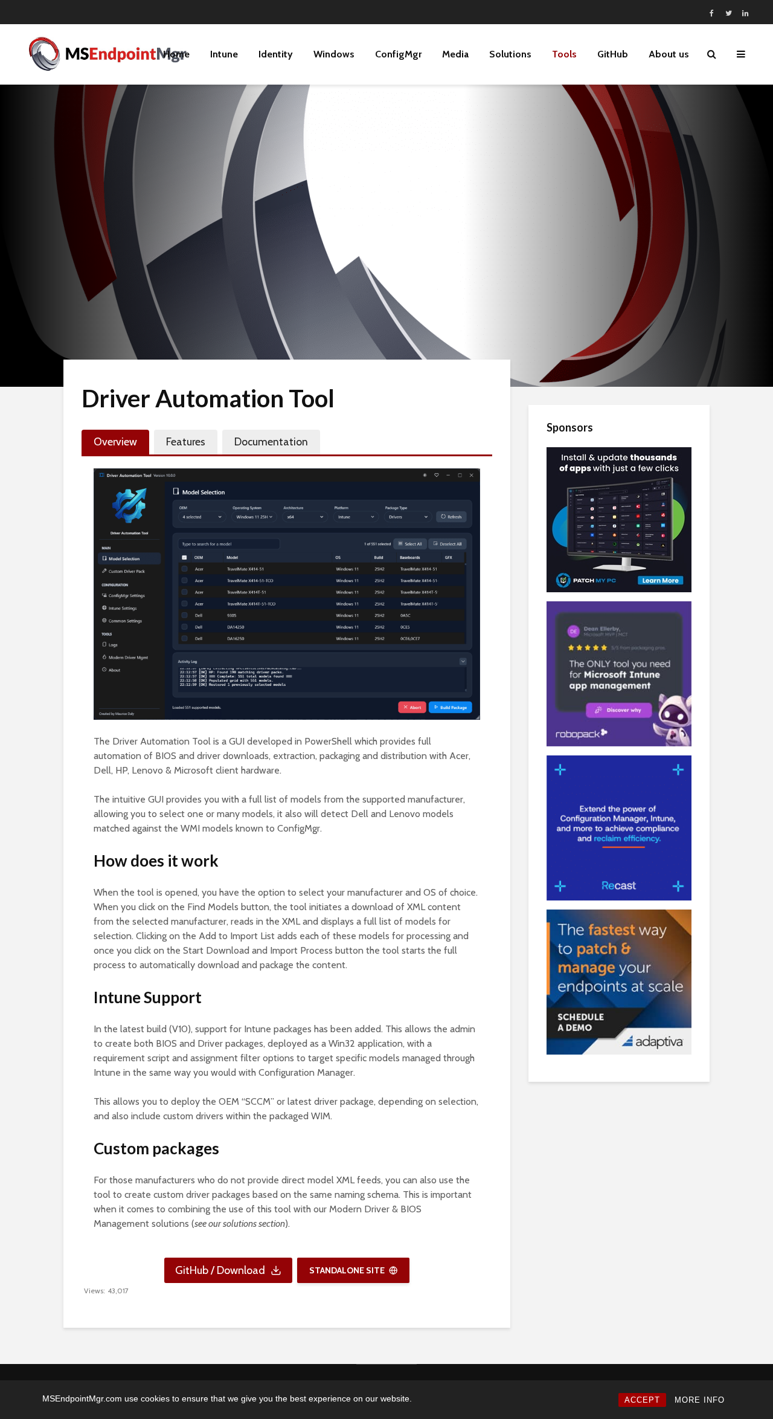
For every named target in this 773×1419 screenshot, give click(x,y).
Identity (275, 54)
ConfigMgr (398, 54)
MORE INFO (700, 1399)
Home (176, 54)
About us (669, 54)
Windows (333, 54)
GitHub (612, 54)
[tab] (115, 442)
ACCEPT (642, 1399)
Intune (224, 54)
